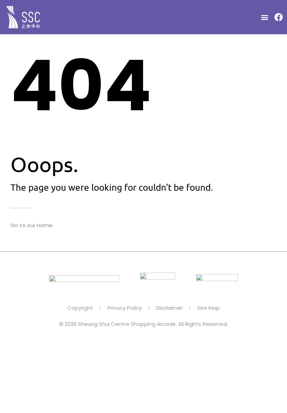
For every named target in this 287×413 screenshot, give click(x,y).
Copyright (80, 308)
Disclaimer (169, 308)
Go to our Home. (32, 225)
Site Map (208, 308)
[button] (264, 17)
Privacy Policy (124, 308)
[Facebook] (278, 17)
